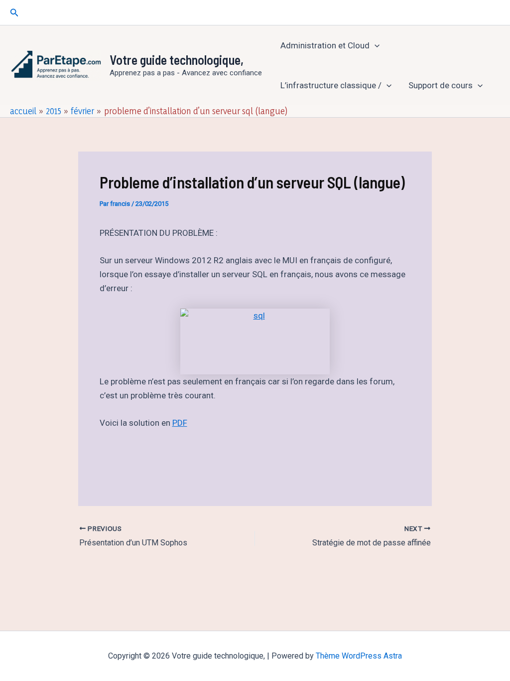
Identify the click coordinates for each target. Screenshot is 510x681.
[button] (14, 12)
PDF (179, 423)
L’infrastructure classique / (331, 85)
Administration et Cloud (325, 45)
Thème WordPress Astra (359, 656)
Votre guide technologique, (177, 59)
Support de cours (440, 85)
